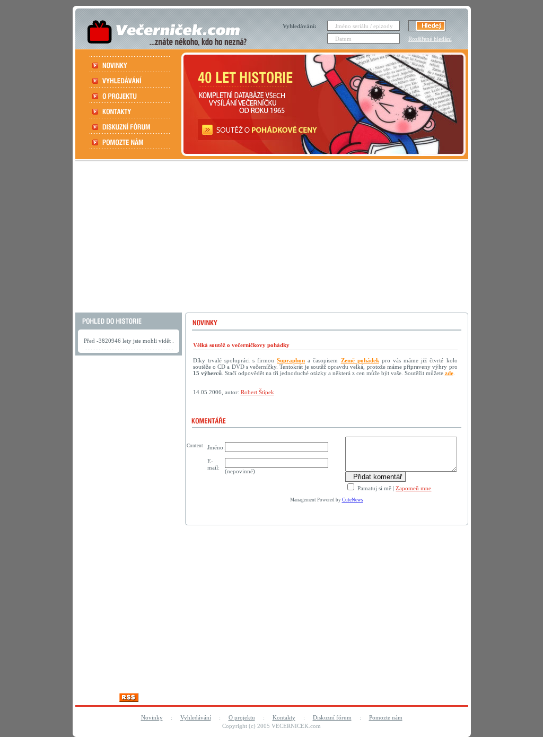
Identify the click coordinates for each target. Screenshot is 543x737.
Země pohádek (360, 360)
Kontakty (284, 717)
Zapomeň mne (413, 488)
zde (449, 373)
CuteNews (352, 499)
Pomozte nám (385, 717)
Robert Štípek (257, 392)
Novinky (152, 717)
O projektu (242, 717)
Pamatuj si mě (373, 488)
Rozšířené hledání (430, 39)
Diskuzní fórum (332, 717)
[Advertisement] (270, 238)
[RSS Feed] (128, 699)
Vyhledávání (195, 717)
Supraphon (291, 360)
